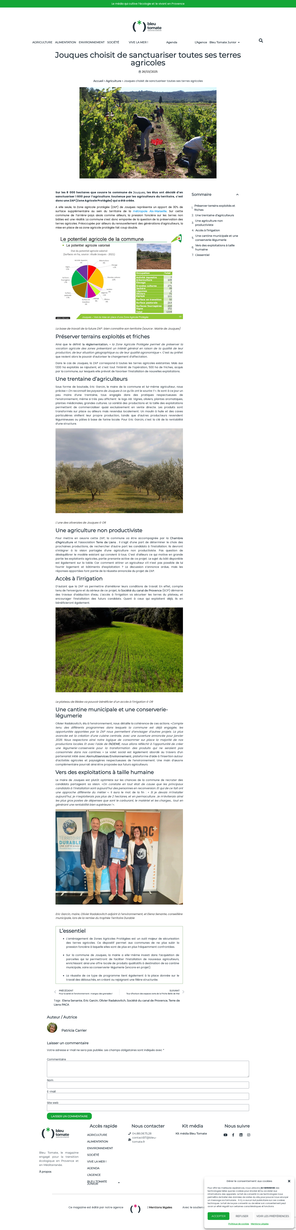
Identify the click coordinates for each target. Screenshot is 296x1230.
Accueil (98, 81)
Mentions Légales (260, 1223)
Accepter (219, 1216)
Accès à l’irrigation (207, 230)
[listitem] (148, 4)
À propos (45, 1171)
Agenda (171, 42)
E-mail (51, 1091)
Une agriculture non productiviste (209, 222)
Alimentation (65, 42)
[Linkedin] (241, 1135)
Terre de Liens (106, 542)
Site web (52, 1102)
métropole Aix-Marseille (150, 211)
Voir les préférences (272, 1216)
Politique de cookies (238, 1223)
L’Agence (201, 42)
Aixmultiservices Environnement (108, 756)
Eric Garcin (90, 1000)
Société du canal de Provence (141, 590)
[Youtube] (225, 1135)
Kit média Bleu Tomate (190, 1133)
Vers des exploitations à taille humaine (215, 247)
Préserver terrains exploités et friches (214, 207)
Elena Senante (72, 1000)
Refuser (242, 1216)
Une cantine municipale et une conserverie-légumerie (216, 238)
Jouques (139, 192)
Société (113, 42)
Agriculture (42, 42)
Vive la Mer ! (138, 42)
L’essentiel (202, 255)
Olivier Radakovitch (112, 1000)
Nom (50, 1080)
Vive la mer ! (96, 1161)
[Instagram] (248, 1135)
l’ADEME (114, 744)
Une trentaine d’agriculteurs (214, 215)
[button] (289, 1181)
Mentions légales (160, 1207)
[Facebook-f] (233, 1135)
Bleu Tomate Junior (222, 42)
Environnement (91, 42)
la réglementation (95, 344)
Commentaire (56, 1059)
